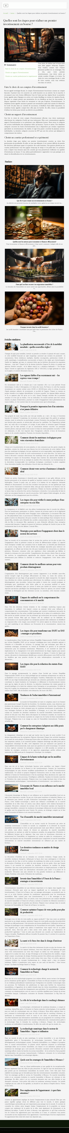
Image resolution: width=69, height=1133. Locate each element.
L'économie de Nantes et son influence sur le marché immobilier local (42, 787)
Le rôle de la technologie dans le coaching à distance (42, 1000)
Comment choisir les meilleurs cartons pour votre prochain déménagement (40, 565)
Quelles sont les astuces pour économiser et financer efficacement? (34, 242)
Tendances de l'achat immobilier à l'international (40, 695)
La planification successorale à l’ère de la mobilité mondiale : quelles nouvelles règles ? (41, 345)
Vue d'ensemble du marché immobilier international (41, 816)
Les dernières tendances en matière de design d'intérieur (39, 848)
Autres (12, 13)
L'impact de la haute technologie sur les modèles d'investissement (40, 758)
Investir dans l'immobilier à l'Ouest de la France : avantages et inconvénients (40, 880)
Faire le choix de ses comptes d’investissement (20, 69)
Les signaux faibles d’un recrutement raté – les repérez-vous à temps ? (40, 376)
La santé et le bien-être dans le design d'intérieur (41, 940)
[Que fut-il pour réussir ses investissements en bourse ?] (34, 182)
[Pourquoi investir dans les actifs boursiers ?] (34, 308)
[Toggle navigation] (6, 5)
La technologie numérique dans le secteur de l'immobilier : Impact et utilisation (39, 1030)
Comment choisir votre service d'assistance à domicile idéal (42, 470)
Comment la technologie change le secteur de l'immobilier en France (39, 970)
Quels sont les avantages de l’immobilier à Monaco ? (42, 1059)
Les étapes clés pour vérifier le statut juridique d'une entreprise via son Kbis (42, 501)
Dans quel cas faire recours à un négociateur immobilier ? (34, 284)
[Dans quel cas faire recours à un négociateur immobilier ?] (34, 265)
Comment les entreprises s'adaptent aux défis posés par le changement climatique (42, 727)
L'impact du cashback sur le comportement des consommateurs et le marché (39, 598)
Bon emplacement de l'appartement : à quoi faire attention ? (40, 1091)
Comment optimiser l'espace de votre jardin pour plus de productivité (42, 911)
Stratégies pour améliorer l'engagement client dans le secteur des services (42, 532)
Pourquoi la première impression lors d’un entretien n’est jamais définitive (42, 408)
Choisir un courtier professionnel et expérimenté (21, 76)
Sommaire (11, 64)
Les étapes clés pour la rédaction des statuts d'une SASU (41, 665)
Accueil (5, 13)
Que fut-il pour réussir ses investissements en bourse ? (34, 201)
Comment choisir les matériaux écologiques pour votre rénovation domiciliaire (40, 439)
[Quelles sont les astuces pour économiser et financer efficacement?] (34, 223)
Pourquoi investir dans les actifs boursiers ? (34, 327)
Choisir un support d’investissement (17, 72)
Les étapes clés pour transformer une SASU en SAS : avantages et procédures (42, 632)
